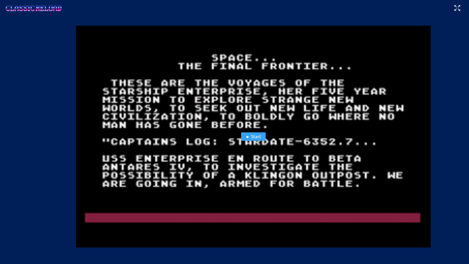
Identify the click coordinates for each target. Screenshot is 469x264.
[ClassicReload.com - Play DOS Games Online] (33, 11)
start (256, 136)
